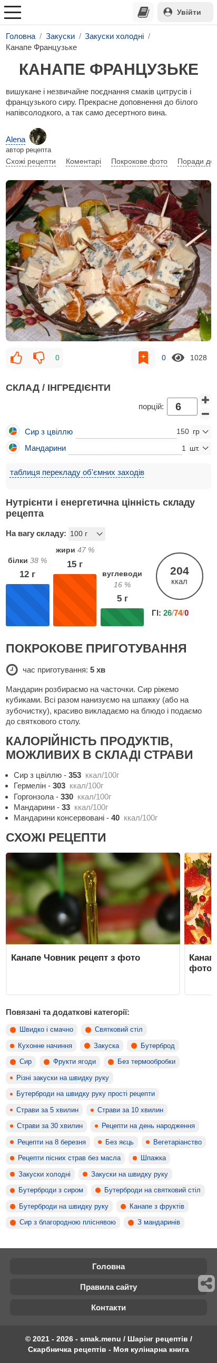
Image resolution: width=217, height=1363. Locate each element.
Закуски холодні (44, 1174)
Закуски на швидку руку (129, 1174)
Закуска (106, 1046)
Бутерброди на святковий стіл (152, 1190)
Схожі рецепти (31, 161)
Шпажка (153, 1158)
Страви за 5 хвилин (47, 1110)
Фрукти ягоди (74, 1061)
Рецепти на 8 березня (51, 1142)
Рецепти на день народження (148, 1126)
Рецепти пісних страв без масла (69, 1158)
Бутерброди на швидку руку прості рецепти (85, 1094)
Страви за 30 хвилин (50, 1126)
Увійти (189, 12)
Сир (25, 1061)
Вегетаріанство (177, 1142)
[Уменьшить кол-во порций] (205, 414)
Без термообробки (146, 1061)
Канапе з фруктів (157, 1206)
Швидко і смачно (46, 1029)
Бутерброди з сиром (50, 1190)
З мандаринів (158, 1222)
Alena (15, 139)
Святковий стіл (119, 1029)
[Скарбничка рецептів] (143, 12)
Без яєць (119, 1142)
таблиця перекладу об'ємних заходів (77, 472)
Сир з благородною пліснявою (67, 1222)
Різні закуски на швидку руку (62, 1078)
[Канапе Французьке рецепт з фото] (108, 260)
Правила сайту (108, 1286)
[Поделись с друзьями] (207, 1283)
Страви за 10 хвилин (130, 1110)
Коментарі (83, 161)
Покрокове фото (139, 161)
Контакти (108, 1307)
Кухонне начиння (45, 1046)
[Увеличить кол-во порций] (205, 399)
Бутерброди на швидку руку (63, 1206)
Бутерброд (158, 1046)
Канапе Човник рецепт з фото (75, 957)
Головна (108, 1266)
